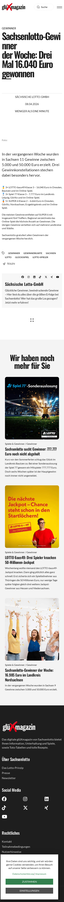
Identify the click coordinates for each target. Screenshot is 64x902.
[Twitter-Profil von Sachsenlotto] (46, 276)
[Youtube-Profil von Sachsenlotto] (57, 276)
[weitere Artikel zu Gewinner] (32, 319)
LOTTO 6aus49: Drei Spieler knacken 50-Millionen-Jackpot (30, 560)
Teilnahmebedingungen (16, 846)
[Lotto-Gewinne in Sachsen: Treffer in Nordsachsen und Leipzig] (32, 629)
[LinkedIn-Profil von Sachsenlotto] (34, 276)
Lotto (8, 257)
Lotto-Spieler (40, 257)
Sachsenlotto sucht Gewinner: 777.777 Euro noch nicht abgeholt (31, 451)
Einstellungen (29, 890)
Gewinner (14, 253)
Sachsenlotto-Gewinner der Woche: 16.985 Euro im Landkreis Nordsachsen (29, 674)
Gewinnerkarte (32, 253)
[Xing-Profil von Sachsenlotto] (52, 276)
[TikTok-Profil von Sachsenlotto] (40, 276)
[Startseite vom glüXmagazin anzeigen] (19, 726)
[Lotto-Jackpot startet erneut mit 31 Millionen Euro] (32, 516)
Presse (6, 773)
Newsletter (9, 778)
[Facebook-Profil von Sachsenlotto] (22, 276)
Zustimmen (29, 881)
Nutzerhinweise (11, 851)
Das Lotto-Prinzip (12, 767)
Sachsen (51, 253)
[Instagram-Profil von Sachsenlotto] (28, 276)
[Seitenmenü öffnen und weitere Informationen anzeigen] (59, 7)
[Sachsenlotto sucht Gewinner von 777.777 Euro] (32, 408)
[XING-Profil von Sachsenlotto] (46, 807)
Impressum (41, 874)
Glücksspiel (22, 257)
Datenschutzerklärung (23, 874)
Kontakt (7, 841)
